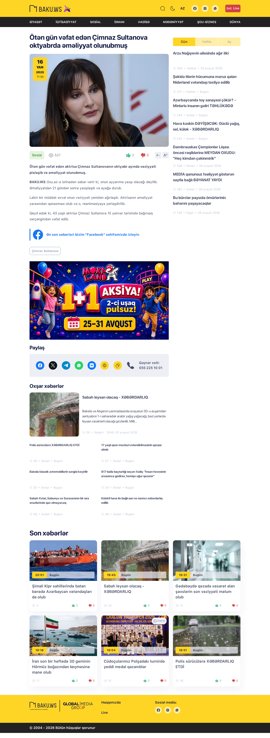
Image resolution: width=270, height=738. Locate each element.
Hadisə (144, 22)
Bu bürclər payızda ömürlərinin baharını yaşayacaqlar (199, 200)
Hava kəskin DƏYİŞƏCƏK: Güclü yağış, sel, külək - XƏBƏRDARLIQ (206, 126)
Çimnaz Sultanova (45, 251)
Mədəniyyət (173, 22)
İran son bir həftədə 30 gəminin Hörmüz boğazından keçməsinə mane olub (61, 666)
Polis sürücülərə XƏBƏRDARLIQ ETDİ (55, 445)
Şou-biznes (206, 22)
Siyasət (36, 22)
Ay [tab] (229, 42)
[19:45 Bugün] (135, 560)
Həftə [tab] (206, 42)
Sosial (95, 22)
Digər (190, 212)
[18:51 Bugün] (206, 636)
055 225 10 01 (150, 368)
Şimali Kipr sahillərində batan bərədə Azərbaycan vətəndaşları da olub (62, 591)
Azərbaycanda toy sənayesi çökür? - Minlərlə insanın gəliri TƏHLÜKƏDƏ (204, 103)
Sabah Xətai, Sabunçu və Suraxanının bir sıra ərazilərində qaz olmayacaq (59, 500)
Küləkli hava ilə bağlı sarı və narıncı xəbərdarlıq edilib (131, 500)
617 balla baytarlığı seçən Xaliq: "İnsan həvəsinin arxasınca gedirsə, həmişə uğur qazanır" (133, 474)
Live (236, 8)
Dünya (235, 22)
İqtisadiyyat (66, 22)
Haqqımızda (111, 702)
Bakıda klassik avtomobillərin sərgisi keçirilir (59, 471)
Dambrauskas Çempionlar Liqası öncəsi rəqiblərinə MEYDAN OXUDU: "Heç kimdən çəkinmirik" (204, 153)
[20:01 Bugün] (63, 560)
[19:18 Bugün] (63, 636)
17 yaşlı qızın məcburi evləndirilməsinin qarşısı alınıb (131, 447)
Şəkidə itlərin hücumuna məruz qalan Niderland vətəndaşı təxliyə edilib (204, 79)
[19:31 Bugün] (206, 560)
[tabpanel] (206, 132)
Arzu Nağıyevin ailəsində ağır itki (201, 53)
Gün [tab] (184, 42)
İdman (119, 22)
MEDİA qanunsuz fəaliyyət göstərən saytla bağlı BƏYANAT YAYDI (203, 177)
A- (158, 155)
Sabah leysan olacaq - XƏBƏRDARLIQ (115, 397)
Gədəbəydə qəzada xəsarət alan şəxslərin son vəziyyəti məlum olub (205, 591)
